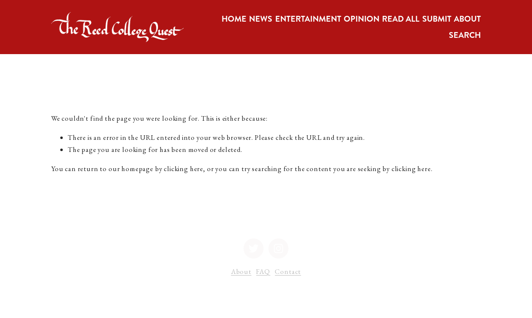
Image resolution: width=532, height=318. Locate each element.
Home (234, 19)
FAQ (263, 271)
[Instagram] (278, 248)
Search (465, 35)
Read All (400, 19)
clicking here (183, 168)
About (241, 271)
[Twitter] (254, 248)
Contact (288, 271)
